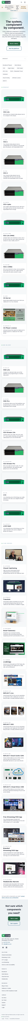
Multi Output (20, 68)
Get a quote (14, 923)
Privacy (6, 1018)
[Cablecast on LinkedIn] (6, 947)
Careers (3, 1002)
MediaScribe (5, 979)
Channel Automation (6, 955)
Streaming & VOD (6, 957)
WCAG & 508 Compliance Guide (9, 990)
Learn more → (14, 10)
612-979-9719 (6, 942)
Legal (3, 1018)
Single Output (11, 68)
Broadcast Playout (7, 65)
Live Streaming (5, 962)
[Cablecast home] (6, 2)
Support (4, 1005)
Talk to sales (14, 918)
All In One (5, 71)
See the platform (14, 48)
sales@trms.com (7, 944)
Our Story (4, 997)
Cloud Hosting (6, 77)
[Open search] (21, 2)
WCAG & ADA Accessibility (8, 964)
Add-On (5, 80)
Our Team (4, 1000)
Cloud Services (5, 976)
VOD (4, 68)
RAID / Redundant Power (16, 71)
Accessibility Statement (15, 1018)
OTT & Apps (5, 959)
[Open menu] (24, 2)
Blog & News (5, 986)
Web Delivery (18, 65)
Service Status (6, 1016)
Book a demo (14, 43)
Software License (16, 77)
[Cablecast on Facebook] (3, 947)
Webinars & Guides (6, 988)
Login (3, 1007)
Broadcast (4, 971)
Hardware (5, 74)
